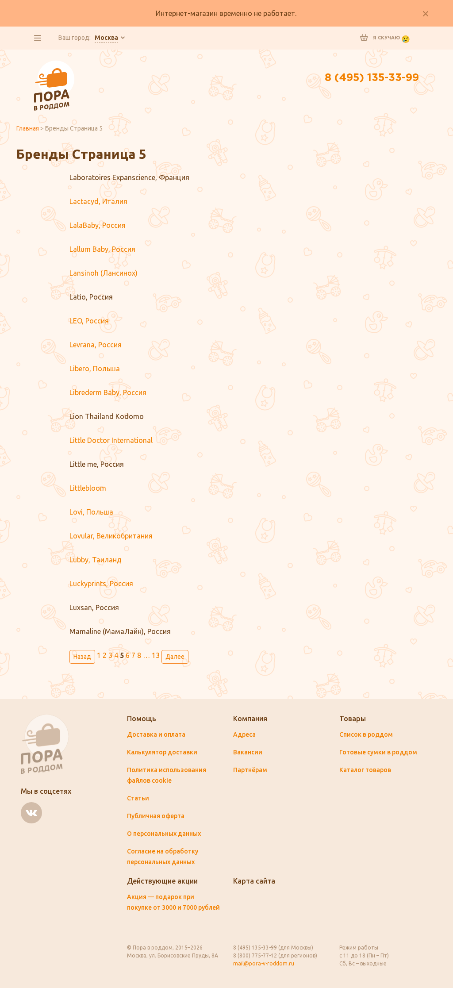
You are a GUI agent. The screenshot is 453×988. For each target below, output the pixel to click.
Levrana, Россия (95, 345)
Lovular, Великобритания (111, 536)
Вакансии (247, 752)
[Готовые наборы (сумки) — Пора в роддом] (54, 65)
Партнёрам (250, 769)
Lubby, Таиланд (95, 560)
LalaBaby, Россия (97, 225)
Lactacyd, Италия (98, 201)
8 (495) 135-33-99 (372, 78)
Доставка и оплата (156, 734)
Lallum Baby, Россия (102, 249)
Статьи (138, 798)
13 (156, 655)
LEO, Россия (89, 321)
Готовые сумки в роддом (378, 752)
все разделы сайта (37, 38)
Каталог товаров (365, 769)
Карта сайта (254, 881)
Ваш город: (88, 37)
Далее (174, 656)
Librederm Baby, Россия (107, 392)
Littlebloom (87, 488)
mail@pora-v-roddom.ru (263, 963)
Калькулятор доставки (162, 752)
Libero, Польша (94, 369)
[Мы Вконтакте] (31, 812)
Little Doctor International (111, 440)
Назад (82, 656)
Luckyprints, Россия (101, 584)
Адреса (244, 734)
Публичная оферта (155, 815)
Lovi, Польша (91, 512)
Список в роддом (366, 734)
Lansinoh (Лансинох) (103, 273)
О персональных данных (164, 833)
